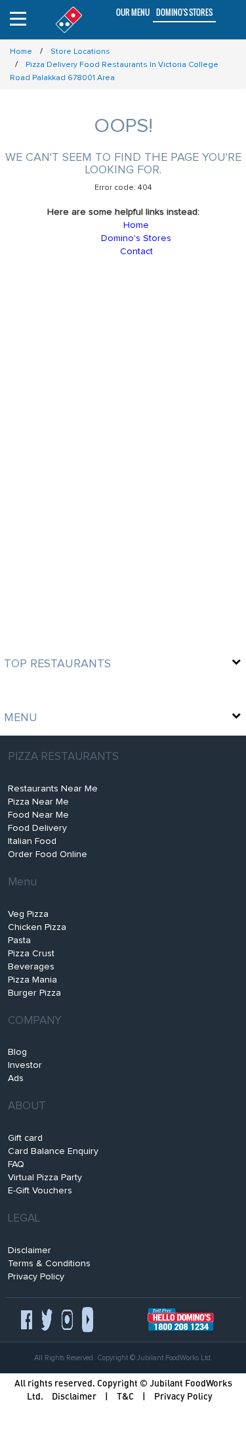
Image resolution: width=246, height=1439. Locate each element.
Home (136, 225)
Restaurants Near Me (53, 788)
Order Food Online (47, 854)
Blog (17, 1052)
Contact (136, 251)
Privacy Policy (36, 1276)
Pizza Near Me (38, 802)
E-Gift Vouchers (40, 1190)
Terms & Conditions (49, 1263)
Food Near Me (38, 815)
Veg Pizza (28, 914)
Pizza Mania (32, 980)
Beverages (31, 966)
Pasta (19, 940)
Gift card (25, 1138)
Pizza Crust (31, 953)
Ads (16, 1078)
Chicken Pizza (37, 927)
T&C (125, 1396)
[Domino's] (65, 19)
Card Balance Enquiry (53, 1151)
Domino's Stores (184, 12)
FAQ (16, 1164)
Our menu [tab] (133, 12)
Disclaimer (29, 1250)
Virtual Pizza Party (45, 1177)
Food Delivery (37, 828)
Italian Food (32, 841)
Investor (25, 1065)
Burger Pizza (34, 993)
